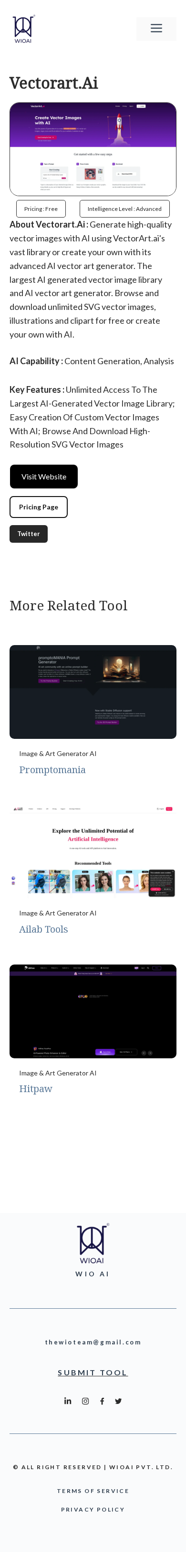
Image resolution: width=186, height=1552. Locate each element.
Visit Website (43, 476)
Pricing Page (38, 507)
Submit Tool (93, 1372)
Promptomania (52, 769)
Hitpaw (35, 1088)
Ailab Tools (43, 929)
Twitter (28, 533)
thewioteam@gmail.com (93, 1342)
